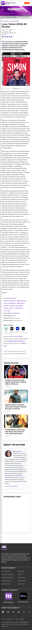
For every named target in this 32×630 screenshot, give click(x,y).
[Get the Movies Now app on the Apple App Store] (16, 3)
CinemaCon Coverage (7, 574)
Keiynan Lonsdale (9, 305)
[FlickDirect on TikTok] (13, 611)
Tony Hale (7, 310)
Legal (16, 619)
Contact (22, 619)
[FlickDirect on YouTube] (3, 611)
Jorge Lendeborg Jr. (10, 303)
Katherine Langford (10, 301)
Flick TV (20, 574)
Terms (2, 619)
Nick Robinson (11, 298)
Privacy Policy (9, 619)
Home (2, 17)
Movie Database (5, 584)
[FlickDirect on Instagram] (8, 611)
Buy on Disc (16, 88)
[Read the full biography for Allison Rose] (8, 453)
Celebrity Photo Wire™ (7, 577)
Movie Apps (21, 571)
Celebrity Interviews (6, 581)
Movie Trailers (21, 577)
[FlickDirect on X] (29, 611)
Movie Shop (21, 584)
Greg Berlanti (15, 313)
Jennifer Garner (8, 308)
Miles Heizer (21, 303)
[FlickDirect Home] (16, 9)
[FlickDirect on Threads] (18, 611)
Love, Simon (8, 17)
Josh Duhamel (18, 308)
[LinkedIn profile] (10, 31)
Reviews (14, 17)
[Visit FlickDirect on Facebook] (23, 611)
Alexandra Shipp (21, 301)
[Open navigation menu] (3, 9)
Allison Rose (6, 31)
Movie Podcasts (5, 571)
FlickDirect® (24, 622)
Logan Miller (19, 305)
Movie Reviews (22, 581)
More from (11, 486)
